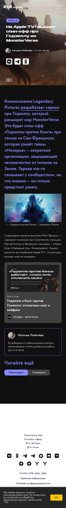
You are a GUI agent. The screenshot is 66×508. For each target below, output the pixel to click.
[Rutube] (57, 456)
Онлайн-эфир (33, 439)
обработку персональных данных (19, 498)
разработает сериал (40, 107)
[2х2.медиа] (29, 464)
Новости (13, 20)
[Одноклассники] (17, 456)
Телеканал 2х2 (33, 435)
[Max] (41, 456)
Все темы (33, 447)
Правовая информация (33, 478)
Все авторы (33, 443)
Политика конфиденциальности (33, 483)
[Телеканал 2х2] (25, 456)
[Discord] (49, 456)
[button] (59, 7)
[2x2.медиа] (33, 456)
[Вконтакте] (9, 456)
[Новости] (45, 464)
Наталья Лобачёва (22, 50)
